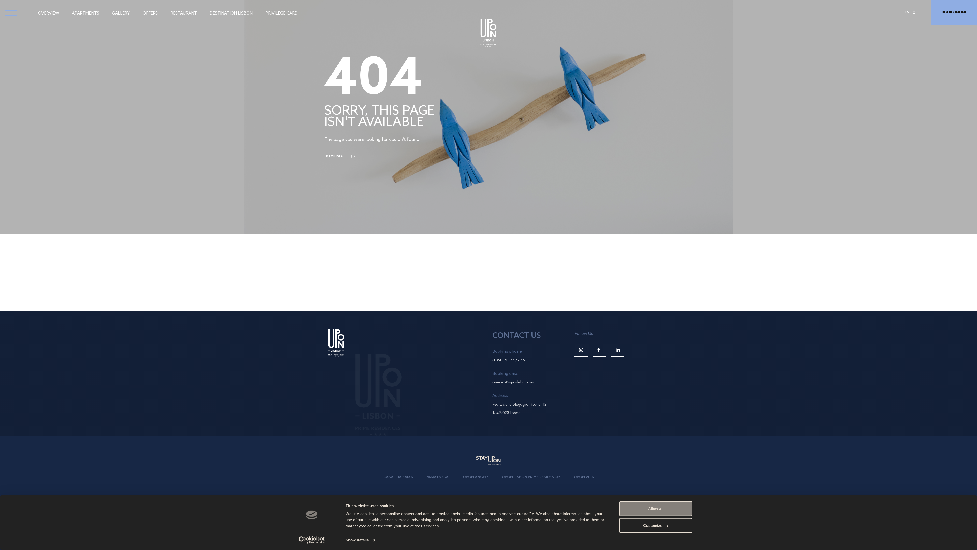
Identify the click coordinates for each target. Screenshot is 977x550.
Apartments (85, 13)
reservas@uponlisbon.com (513, 382)
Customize (652, 525)
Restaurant (183, 13)
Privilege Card (281, 13)
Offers (150, 13)
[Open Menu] (10, 13)
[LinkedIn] (617, 350)
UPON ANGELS (476, 477)
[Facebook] (599, 350)
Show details (357, 540)
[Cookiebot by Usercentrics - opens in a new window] (312, 540)
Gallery (121, 13)
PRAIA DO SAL (438, 477)
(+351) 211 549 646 (508, 360)
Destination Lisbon (231, 13)
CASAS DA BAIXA (398, 477)
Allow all (655, 508)
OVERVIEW (48, 13)
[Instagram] (581, 350)
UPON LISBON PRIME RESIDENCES (531, 477)
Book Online (954, 12)
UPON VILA (584, 477)
